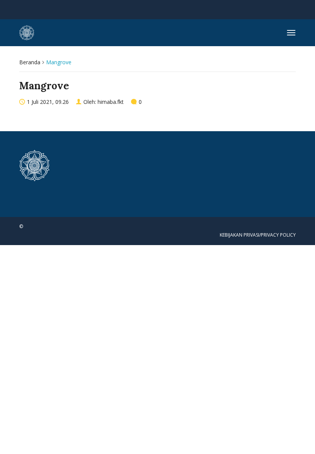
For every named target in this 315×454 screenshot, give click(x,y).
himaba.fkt (111, 101)
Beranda (29, 62)
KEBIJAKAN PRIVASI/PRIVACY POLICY (258, 235)
